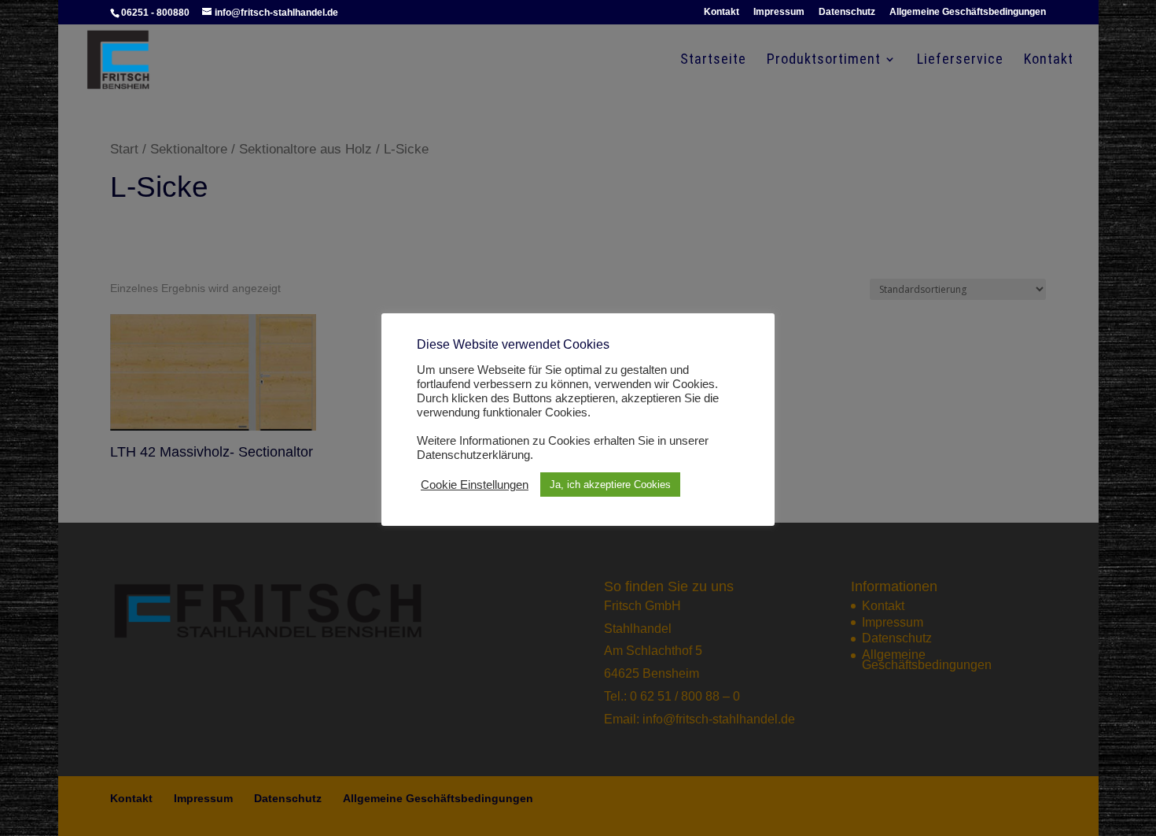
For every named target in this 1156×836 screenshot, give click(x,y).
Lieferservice (960, 60)
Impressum (778, 12)
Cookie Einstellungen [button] (474, 485)
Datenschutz (847, 12)
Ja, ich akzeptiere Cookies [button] (610, 484)
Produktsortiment (824, 60)
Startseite (713, 60)
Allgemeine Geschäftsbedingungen (967, 12)
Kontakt (721, 12)
